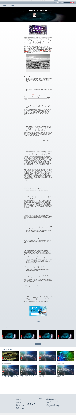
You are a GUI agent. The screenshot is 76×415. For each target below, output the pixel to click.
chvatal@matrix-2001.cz (21, 401)
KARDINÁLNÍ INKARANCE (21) (6, 340)
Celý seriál (38, 344)
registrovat (67, 2)
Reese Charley (45, 376)
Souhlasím (56, 0)
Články (61, 5)
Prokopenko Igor (40, 13)
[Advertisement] (38, 387)
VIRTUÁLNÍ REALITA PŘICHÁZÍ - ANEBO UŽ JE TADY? (64, 362)
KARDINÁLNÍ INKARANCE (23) (24, 340)
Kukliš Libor (26, 376)
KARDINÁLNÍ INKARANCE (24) (43, 340)
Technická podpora (30, 401)
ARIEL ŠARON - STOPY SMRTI (61, 375)
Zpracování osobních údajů (31, 398)
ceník (59, 2)
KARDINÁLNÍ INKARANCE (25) (61, 340)
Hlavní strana (40, 398)
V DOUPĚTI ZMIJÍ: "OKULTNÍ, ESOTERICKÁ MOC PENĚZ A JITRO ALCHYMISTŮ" (12, 376)
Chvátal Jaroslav (8, 377)
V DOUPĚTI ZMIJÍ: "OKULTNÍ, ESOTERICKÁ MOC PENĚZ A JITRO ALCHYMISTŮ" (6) (13, 375)
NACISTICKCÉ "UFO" (4, 362)
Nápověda (29, 400)
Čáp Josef (63, 363)
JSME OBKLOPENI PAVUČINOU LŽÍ (44, 361)
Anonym (63, 376)
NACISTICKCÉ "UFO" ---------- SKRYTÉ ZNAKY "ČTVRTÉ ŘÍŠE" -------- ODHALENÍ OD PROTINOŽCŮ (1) (16, 361)
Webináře (65, 5)
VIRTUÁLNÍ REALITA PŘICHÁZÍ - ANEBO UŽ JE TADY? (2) (65, 361)
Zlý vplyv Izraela (41, 375)
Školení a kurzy (70, 5)
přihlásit (72, 2)
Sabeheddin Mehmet (8, 363)
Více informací (52, 0)
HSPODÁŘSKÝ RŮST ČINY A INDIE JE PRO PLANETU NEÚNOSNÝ (29, 375)
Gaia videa (57, 5)
